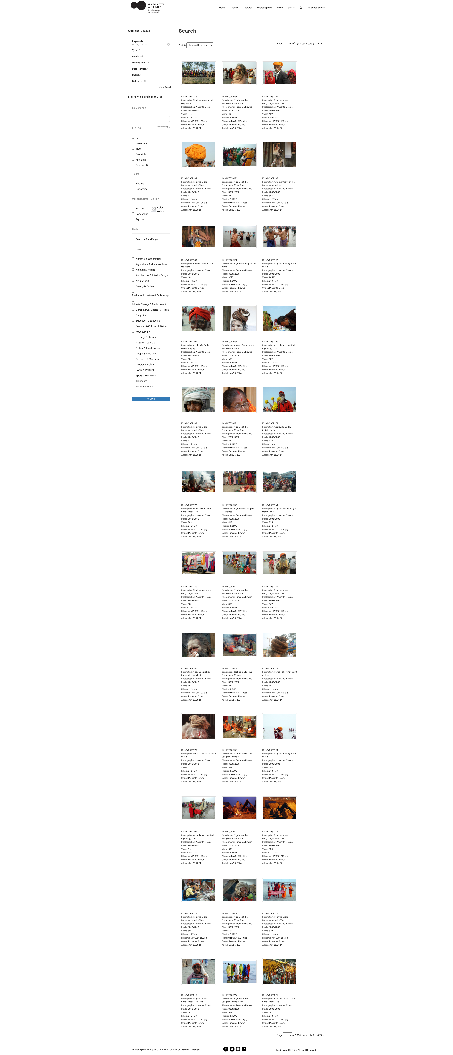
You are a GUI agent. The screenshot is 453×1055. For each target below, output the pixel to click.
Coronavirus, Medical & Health (152, 309)
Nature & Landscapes (148, 348)
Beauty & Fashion (145, 286)
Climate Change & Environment (149, 304)
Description (142, 154)
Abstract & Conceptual (148, 258)
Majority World (282, 1050)
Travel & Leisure (144, 386)
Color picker (160, 209)
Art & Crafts (142, 280)
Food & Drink (143, 331)
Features (247, 7)
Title (138, 148)
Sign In (291, 7)
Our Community (160, 1049)
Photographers (264, 7)
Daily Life (141, 315)
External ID (142, 165)
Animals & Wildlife (145, 269)
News (280, 7)
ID (137, 137)
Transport (141, 381)
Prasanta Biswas (196, 124)
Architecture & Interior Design (152, 275)
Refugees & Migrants (147, 359)
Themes (234, 7)
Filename (141, 159)
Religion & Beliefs (145, 364)
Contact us (175, 1049)
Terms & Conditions (191, 1049)
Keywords (141, 143)
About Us (136, 1049)
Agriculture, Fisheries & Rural (151, 264)
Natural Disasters (145, 342)
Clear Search (165, 87)
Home (222, 7)
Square (140, 219)
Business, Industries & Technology (150, 295)
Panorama (142, 189)
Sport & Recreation (146, 375)
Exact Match (161, 127)
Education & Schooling (148, 320)
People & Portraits (146, 353)
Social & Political (145, 370)
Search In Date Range (147, 239)
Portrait (140, 208)
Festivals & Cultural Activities (151, 326)
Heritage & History (146, 337)
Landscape (142, 213)
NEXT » (320, 43)
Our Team (146, 1049)
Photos (140, 183)
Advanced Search (316, 7)
